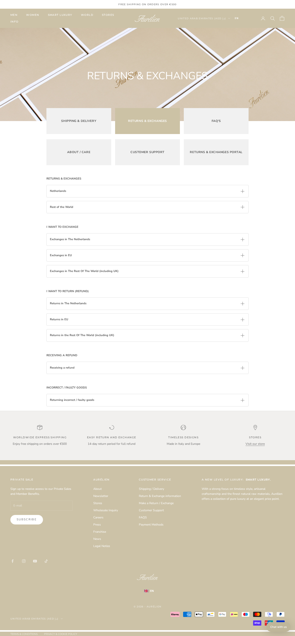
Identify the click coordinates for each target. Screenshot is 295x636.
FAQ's (216, 121)
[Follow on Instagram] (24, 561)
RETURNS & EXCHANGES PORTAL (216, 152)
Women (32, 14)
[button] (278, 627)
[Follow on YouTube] (35, 561)
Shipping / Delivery (151, 489)
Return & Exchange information (160, 496)
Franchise (99, 532)
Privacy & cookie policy (60, 634)
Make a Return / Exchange (156, 503)
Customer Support (151, 510)
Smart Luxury (60, 14)
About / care (78, 152)
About (97, 489)
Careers (98, 517)
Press (97, 525)
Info (14, 21)
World (87, 14)
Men (13, 14)
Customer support (147, 152)
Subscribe (27, 519)
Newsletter (100, 496)
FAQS (143, 517)
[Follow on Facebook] (12, 561)
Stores (108, 14)
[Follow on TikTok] (46, 561)
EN (237, 18)
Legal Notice (101, 546)
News (97, 539)
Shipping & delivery (78, 121)
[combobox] (243, 18)
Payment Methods (151, 525)
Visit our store (255, 444)
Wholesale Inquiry (105, 510)
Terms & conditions (24, 634)
